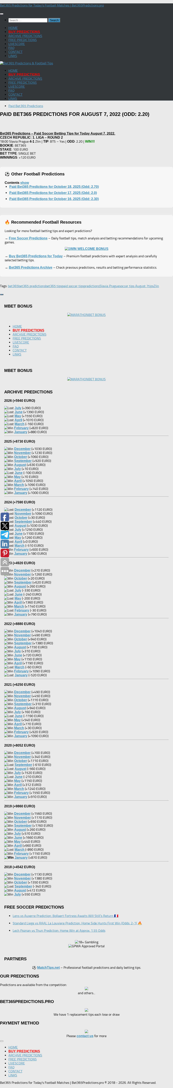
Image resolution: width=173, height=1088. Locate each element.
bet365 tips (53, 286)
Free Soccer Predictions (28, 238)
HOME (13, 28)
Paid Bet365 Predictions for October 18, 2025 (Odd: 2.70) (54, 186)
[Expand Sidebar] (1, 294)
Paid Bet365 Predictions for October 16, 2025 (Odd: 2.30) (54, 199)
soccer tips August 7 (133, 286)
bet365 (13, 286)
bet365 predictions (31, 286)
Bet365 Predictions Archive (30, 267)
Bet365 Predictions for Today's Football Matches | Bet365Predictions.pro (52, 5)
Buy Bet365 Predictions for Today (36, 256)
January (21, 857)
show (24, 182)
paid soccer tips (73, 286)
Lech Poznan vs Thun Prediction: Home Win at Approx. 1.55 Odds (59, 931)
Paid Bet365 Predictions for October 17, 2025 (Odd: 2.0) (53, 193)
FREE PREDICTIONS (22, 40)
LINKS (12, 56)
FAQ (11, 48)
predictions (92, 286)
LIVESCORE (16, 44)
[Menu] (1, 14)
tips (151, 286)
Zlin (156, 286)
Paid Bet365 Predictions (25, 106)
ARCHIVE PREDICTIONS (25, 36)
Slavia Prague (109, 286)
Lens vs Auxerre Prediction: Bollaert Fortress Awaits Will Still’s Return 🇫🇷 (65, 916)
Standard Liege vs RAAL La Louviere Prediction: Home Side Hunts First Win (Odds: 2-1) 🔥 (77, 923)
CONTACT (15, 52)
